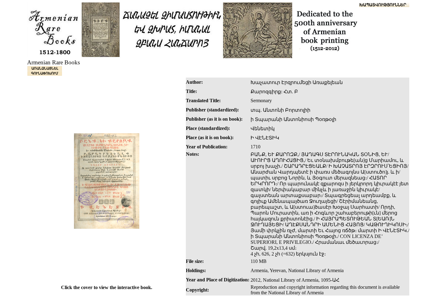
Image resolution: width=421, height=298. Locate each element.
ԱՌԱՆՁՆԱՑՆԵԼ (44, 68)
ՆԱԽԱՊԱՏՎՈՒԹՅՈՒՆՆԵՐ (380, 4)
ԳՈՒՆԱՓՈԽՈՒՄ (44, 73)
